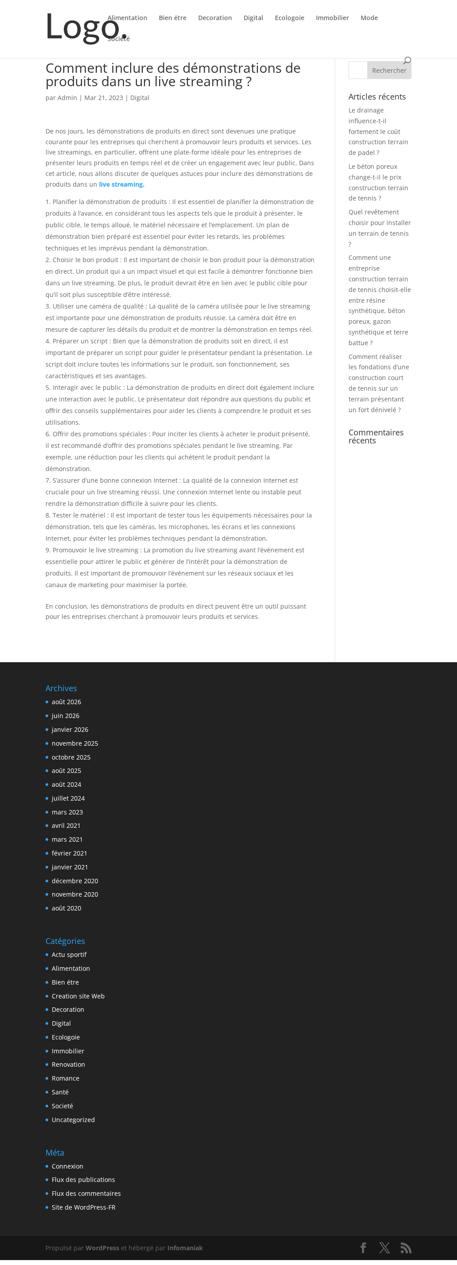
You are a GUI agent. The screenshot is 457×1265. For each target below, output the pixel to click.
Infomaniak (185, 1248)
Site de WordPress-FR (84, 1207)
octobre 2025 (71, 757)
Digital (253, 18)
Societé (119, 39)
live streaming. (122, 184)
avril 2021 (66, 825)
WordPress (102, 1248)
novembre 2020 (75, 894)
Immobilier (332, 18)
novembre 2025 (75, 743)
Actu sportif (69, 954)
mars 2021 (67, 839)
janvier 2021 (70, 867)
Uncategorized (73, 1119)
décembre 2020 (75, 881)
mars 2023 (67, 812)
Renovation (68, 1064)
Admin (67, 97)
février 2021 (69, 853)
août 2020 (66, 908)
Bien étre (173, 18)
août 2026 (66, 701)
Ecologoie (289, 18)
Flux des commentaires (86, 1193)
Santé (60, 1092)
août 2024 (66, 784)
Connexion (67, 1166)
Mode (369, 18)
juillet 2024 (68, 798)
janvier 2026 (70, 729)
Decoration (215, 18)
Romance (65, 1078)
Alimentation (127, 18)
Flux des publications (83, 1179)
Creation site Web (78, 996)
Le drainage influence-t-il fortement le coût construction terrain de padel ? (378, 131)
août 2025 (66, 770)
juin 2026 (65, 715)
